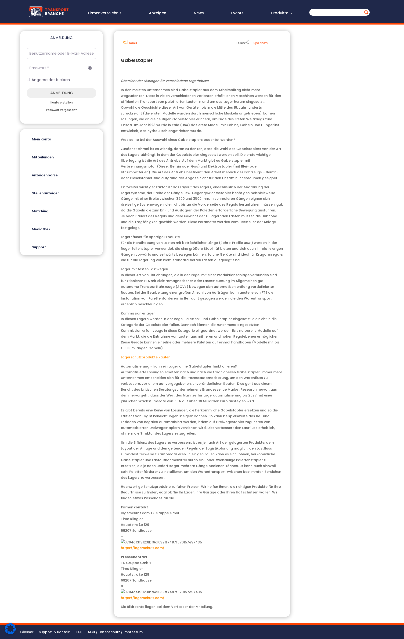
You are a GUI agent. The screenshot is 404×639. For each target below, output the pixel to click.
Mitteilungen (43, 157)
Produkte (279, 13)
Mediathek (41, 229)
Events (237, 13)
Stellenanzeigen (46, 193)
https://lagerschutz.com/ (142, 548)
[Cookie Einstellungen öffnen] (10, 633)
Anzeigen (157, 13)
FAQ (79, 632)
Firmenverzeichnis (105, 13)
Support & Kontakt (55, 632)
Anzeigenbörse (45, 175)
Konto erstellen (61, 102)
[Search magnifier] (366, 12)
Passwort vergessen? (61, 110)
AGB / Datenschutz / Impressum (115, 632)
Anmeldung (61, 93)
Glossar (27, 632)
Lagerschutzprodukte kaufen (145, 357)
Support (39, 247)
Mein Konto (41, 139)
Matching (40, 211)
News (199, 13)
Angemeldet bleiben (51, 79)
